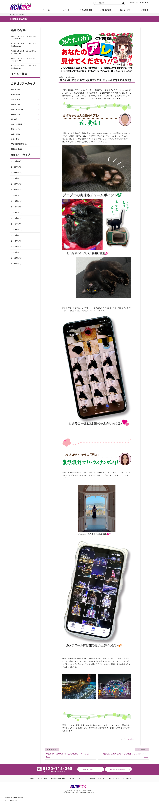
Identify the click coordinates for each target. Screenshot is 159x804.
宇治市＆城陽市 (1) (18, 124)
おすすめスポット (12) (19, 109)
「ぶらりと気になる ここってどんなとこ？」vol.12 (23, 67)
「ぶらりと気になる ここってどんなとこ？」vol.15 (23, 45)
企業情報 (144, 10)
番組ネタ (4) (15, 129)
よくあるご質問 (105, 10)
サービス (46, 10)
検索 (124, 3)
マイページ (144, 2)
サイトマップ (127, 778)
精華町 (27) (15, 114)
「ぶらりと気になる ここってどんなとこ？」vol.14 (23, 52)
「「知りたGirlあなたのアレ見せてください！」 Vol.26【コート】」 (68, 755)
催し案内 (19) (16, 119)
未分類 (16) (15, 104)
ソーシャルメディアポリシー (96, 778)
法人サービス (125, 10)
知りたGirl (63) (17, 149)
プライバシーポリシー (75, 778)
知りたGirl (131, 739)
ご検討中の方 (133, 2)
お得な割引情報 (86, 10)
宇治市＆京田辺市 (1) (19, 144)
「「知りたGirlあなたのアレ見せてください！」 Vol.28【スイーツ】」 (124, 755)
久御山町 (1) (15, 139)
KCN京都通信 (20, 14)
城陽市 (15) (15, 90)
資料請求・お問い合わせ (117, 769)
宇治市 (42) (15, 99)
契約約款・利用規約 (58, 778)
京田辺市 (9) (15, 94)
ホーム (12, 14)
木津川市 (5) (15, 134)
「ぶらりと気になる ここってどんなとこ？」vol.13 (23, 60)
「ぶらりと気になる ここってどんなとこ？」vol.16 (23, 37)
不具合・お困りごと (89, 769)
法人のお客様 (42, 778)
